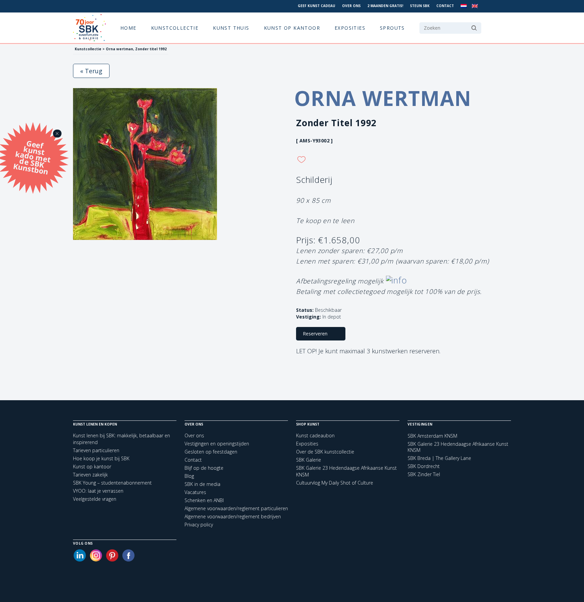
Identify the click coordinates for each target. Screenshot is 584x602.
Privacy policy (199, 524)
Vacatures (195, 492)
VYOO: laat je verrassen (98, 491)
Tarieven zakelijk (90, 474)
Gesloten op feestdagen (211, 451)
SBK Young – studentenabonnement (112, 483)
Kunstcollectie (175, 28)
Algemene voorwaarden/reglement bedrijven (233, 516)
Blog (189, 476)
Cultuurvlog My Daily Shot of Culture (334, 483)
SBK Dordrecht (424, 466)
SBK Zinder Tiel (424, 474)
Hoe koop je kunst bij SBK (101, 458)
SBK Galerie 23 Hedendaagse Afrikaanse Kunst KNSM (458, 447)
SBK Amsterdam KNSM (432, 436)
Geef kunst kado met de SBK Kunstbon (32, 156)
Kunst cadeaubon (315, 435)
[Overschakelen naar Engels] (475, 6)
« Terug (91, 71)
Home (128, 28)
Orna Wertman (382, 98)
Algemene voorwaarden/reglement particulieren (236, 508)
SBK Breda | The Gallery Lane (439, 458)
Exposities (350, 28)
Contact (445, 5)
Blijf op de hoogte (204, 468)
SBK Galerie (308, 460)
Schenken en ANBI (204, 500)
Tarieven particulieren (96, 450)
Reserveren (315, 333)
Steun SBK (420, 5)
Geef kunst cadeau (316, 5)
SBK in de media (202, 484)
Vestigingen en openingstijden (217, 443)
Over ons (351, 5)
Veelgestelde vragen (94, 499)
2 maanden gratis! (385, 5)
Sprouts (392, 28)
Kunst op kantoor (292, 28)
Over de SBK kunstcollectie (325, 451)
